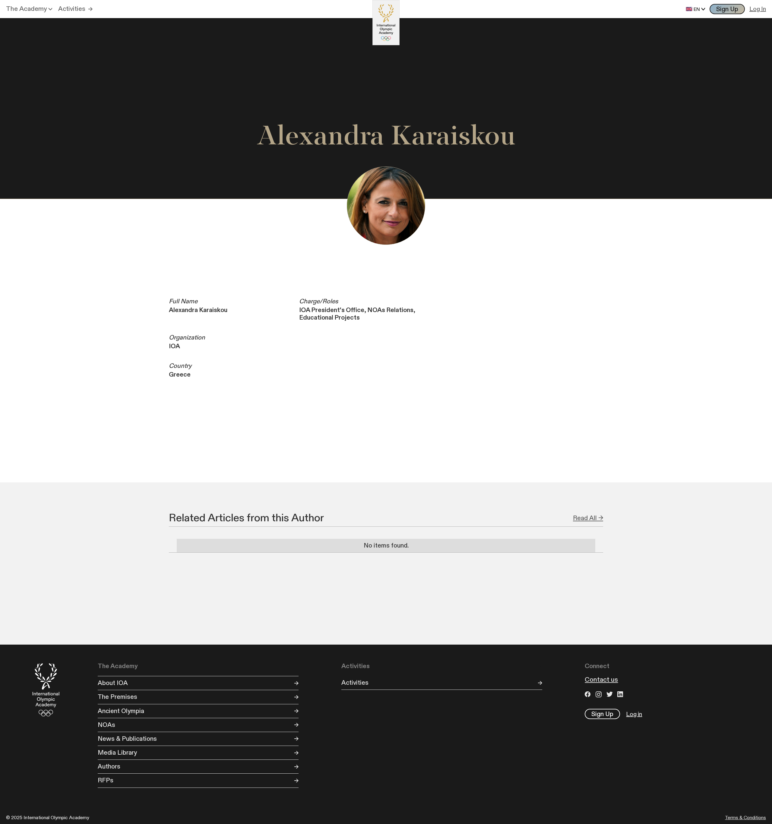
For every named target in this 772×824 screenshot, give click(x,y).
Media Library (117, 753)
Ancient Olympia (121, 711)
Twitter (610, 694)
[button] (29, 9)
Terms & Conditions (745, 818)
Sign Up (727, 9)
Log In (757, 9)
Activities (71, 9)
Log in (634, 714)
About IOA (113, 683)
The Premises (117, 697)
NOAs (106, 725)
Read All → (588, 518)
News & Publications (127, 739)
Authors (109, 766)
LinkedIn (621, 694)
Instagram (599, 694)
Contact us (601, 680)
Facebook (589, 694)
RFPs (105, 780)
